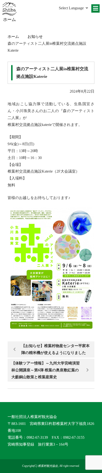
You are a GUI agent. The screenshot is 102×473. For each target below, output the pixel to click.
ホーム (13, 37)
